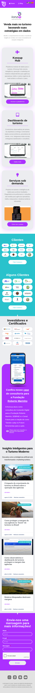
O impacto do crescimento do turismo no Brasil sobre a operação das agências (16, 485)
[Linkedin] (15, 677)
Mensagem (6, 646)
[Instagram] (9, 677)
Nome (5, 630)
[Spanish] (32, 3)
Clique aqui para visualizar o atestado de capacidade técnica (18, 431)
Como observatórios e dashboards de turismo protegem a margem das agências (14, 561)
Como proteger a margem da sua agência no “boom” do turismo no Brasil (16, 522)
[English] (28, 3)
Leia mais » (7, 492)
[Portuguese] (30, 3)
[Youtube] (25, 677)
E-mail (5, 638)
